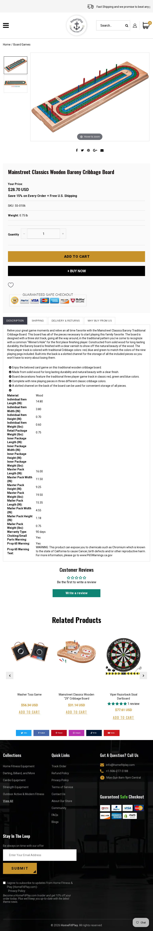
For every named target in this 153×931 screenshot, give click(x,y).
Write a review (76, 593)
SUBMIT (19, 868)
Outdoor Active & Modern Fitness (23, 794)
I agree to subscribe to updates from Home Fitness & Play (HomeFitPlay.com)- (40, 886)
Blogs (55, 821)
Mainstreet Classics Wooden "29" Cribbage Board (76, 696)
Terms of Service (62, 787)
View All (8, 801)
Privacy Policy (60, 780)
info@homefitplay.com (120, 764)
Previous (9, 675)
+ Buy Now (76, 271)
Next (143, 675)
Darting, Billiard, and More (19, 773)
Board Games (21, 44)
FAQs (55, 815)
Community (59, 808)
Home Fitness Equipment (18, 766)
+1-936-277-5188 (117, 771)
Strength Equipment (15, 787)
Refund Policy (60, 773)
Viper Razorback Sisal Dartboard (123, 696)
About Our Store (62, 801)
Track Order (59, 766)
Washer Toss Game (29, 694)
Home (7, 44)
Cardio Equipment (14, 780)
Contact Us (58, 794)
